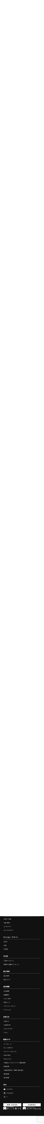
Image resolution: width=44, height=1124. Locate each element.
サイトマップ (7, 1010)
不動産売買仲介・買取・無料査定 (13, 1070)
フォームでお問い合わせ (34, 1120)
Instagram (10, 1093)
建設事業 (6, 1074)
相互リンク (7, 1002)
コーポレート (8, 1044)
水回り (6, 941)
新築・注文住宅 (12, 1105)
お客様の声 (7, 1025)
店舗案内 (6, 995)
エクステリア (7, 926)
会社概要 (6, 991)
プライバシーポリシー (10, 1006)
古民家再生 (32, 1105)
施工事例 (6, 976)
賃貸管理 (6, 1066)
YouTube (9, 1089)
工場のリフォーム (9, 960)
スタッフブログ (8, 1029)
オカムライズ (7, 1059)
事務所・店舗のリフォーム (11, 964)
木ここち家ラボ (8, 1047)
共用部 (6, 949)
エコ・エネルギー (9, 930)
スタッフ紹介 (7, 998)
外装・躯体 (7, 922)
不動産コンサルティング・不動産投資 (15, 1062)
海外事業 (6, 1077)
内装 (5, 945)
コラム (5, 1032)
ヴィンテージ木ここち (10, 1051)
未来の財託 (7, 1055)
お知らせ (6, 1021)
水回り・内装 (7, 919)
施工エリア (7, 979)
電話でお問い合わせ (12, 1120)
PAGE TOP (41, 1010)
